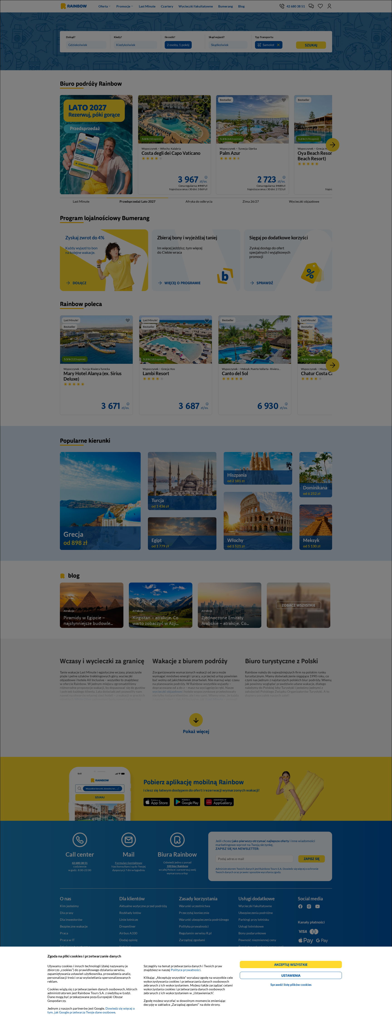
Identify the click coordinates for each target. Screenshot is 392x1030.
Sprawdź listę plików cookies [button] (290, 984)
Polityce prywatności (186, 970)
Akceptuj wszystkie (292, 965)
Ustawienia (298, 976)
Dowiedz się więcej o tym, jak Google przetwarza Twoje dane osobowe (91, 1010)
